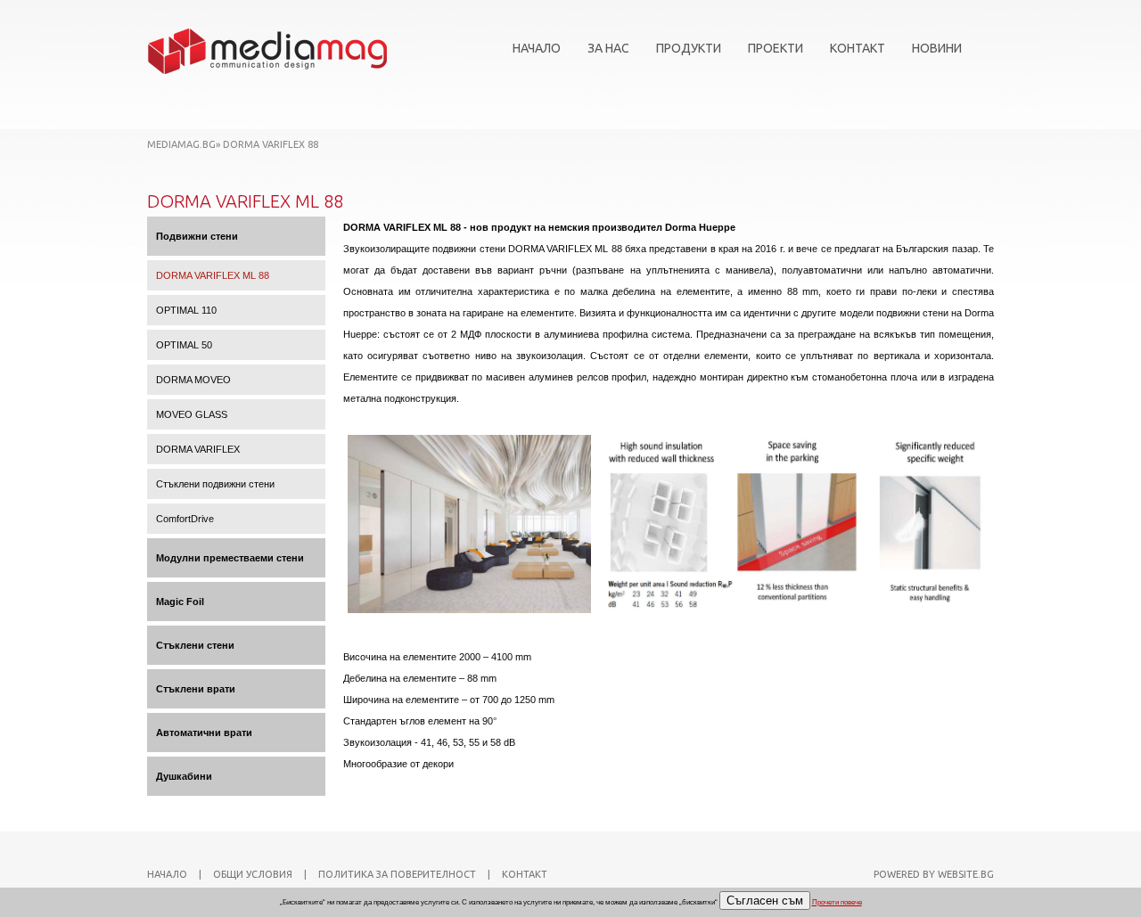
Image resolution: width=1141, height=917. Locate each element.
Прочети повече (837, 902)
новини (937, 48)
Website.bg (966, 874)
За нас (608, 48)
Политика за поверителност (397, 874)
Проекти (775, 48)
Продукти (688, 48)
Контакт (857, 48)
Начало (537, 48)
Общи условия (252, 874)
